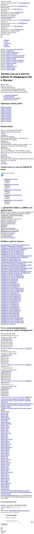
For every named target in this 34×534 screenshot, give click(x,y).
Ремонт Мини (5, 445)
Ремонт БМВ (4, 416)
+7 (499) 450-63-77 (18, 12)
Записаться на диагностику (9, 492)
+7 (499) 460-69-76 (17, 9)
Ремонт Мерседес (6, 444)
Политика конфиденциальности (10, 495)
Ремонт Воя (4, 420)
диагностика (4, 215)
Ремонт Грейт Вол (6, 424)
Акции (6, 45)
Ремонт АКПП (10, 69)
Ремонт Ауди (4, 413)
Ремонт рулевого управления (15, 60)
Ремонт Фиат (5, 470)
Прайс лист (7, 43)
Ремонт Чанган (5, 480)
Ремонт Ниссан (5, 448)
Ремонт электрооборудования (15, 57)
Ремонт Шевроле (6, 483)
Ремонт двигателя (11, 54)
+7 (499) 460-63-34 (21, 6)
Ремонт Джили (5, 427)
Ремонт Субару (5, 464)
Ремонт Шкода (5, 484)
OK (2, 528)
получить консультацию (16, 215)
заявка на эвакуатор (6, 217)
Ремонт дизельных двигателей (15, 55)
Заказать (7, 180)
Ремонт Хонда (5, 476)
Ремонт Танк (4, 467)
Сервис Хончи (5, 489)
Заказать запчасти (24, 490)
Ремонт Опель (5, 452)
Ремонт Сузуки (5, 466)
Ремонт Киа (4, 436)
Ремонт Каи (4, 434)
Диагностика (10, 51)
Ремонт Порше (5, 455)
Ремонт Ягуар (5, 486)
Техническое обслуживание (14, 49)
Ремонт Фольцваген (7, 472)
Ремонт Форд (5, 473)
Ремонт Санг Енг (6, 459)
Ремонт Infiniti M (9, 96)
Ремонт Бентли (5, 417)
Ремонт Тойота (5, 469)
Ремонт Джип (5, 428)
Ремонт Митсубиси (6, 447)
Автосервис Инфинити (11, 95)
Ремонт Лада (4, 438)
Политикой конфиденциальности (19, 510)
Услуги (6, 41)
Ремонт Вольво (5, 419)
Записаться (4, 135)
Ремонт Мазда (5, 442)
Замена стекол (10, 68)
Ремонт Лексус (5, 441)
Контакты (7, 46)
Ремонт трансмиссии (12, 52)
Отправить (4, 524)
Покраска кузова (11, 63)
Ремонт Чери (4, 481)
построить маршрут (6, 348)
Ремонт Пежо (5, 453)
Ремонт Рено (4, 456)
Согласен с (16, 510)
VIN (2, 508)
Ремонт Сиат (4, 461)
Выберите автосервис (7, 505)
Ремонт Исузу (5, 431)
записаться (28, 348)
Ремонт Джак (5, 425)
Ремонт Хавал (5, 475)
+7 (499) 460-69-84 (24, 3)
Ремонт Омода (5, 450)
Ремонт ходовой (11, 58)
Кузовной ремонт (11, 66)
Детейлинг (9, 65)
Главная (6, 40)
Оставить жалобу (6, 494)
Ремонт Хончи (5, 478)
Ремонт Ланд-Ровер (6, 439)
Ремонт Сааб (4, 458)
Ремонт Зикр (4, 430)
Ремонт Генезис (5, 422)
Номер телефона (5, 507)
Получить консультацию (8, 17)
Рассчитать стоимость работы (9, 490)
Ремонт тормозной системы (14, 61)
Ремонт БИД (4, 414)
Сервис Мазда (5, 487)
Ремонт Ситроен (6, 462)
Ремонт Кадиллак (6, 433)
